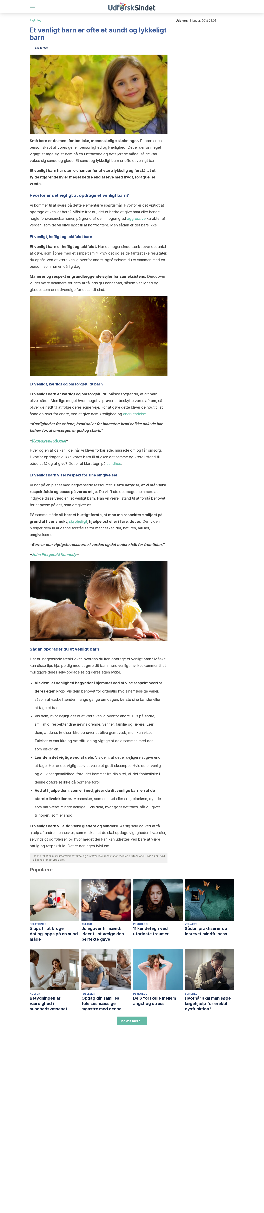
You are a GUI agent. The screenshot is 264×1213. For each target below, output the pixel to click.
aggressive (136, 218)
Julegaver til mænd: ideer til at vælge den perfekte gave (102, 934)
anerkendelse (134, 414)
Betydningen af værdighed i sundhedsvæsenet (48, 1003)
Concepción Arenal (49, 440)
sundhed (114, 463)
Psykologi (36, 20)
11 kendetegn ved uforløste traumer (151, 931)
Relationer (38, 924)
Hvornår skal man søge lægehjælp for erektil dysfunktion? (208, 1003)
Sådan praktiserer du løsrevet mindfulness (206, 931)
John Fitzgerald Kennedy (54, 554)
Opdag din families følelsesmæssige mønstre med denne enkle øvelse (101, 1004)
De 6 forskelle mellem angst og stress (154, 1001)
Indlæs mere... (132, 1021)
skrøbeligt (78, 521)
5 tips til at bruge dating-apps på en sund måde (54, 934)
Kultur (86, 924)
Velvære (191, 924)
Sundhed (191, 993)
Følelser (87, 993)
